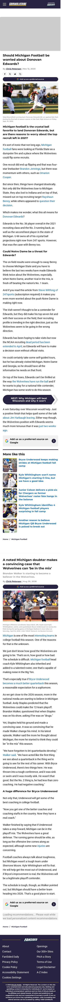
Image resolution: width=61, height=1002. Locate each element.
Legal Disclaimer (46, 967)
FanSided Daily (10, 956)
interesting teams (44, 635)
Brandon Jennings (30, 168)
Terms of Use (44, 961)
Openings (42, 946)
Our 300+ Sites (45, 951)
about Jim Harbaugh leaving (19, 417)
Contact (6, 951)
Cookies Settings (11, 977)
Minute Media (16, 985)
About (5, 946)
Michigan (8, 635)
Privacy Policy (10, 961)
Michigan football (40, 659)
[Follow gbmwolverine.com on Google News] (54, 441)
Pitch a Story (44, 956)
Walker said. (10, 755)
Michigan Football (19, 539)
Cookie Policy (9, 967)
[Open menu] (4, 4)
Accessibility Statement (15, 972)
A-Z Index (42, 972)
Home (5, 539)
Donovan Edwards (13, 216)
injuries (41, 845)
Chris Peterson (13, 69)
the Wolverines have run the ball (30, 381)
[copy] (20, 74)
